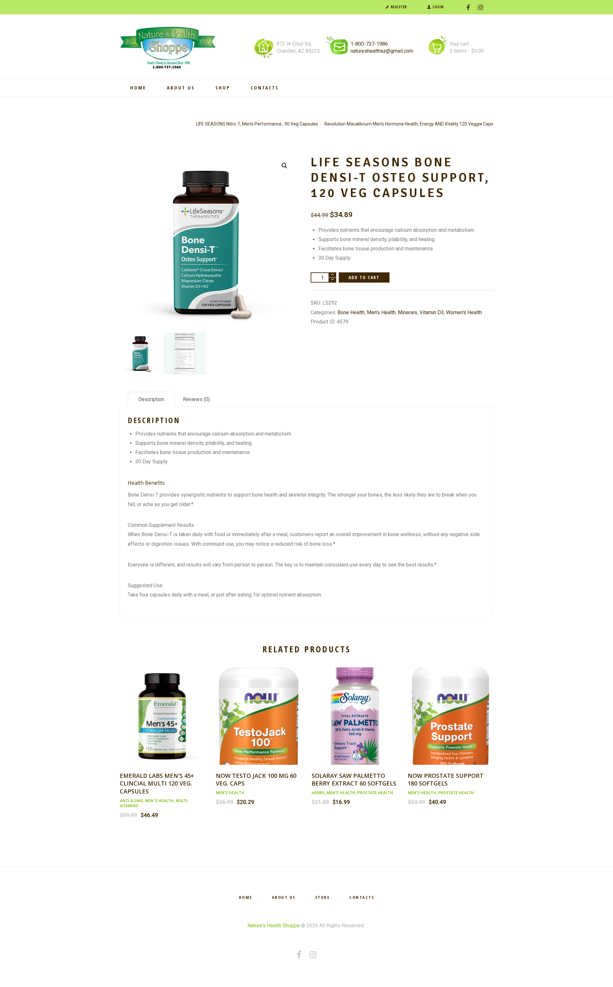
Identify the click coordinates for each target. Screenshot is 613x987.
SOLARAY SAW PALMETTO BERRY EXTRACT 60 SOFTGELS (354, 779)
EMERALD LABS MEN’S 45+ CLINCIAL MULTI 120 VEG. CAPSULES (157, 783)
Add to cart (364, 277)
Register (399, 7)
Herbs (318, 793)
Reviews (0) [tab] (196, 399)
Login (438, 7)
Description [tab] (151, 399)
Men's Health (381, 312)
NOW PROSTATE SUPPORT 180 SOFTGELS (445, 779)
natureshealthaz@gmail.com (382, 51)
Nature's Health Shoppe (273, 925)
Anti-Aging (131, 801)
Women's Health (464, 312)
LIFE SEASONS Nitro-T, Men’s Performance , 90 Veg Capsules (257, 123)
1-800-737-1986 (369, 44)
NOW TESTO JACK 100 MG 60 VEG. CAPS (256, 779)
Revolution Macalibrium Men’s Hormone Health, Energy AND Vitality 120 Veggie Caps (408, 123)
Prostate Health (375, 793)
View (162, 709)
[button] (284, 165)
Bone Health (351, 312)
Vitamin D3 (432, 312)
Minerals (407, 312)
